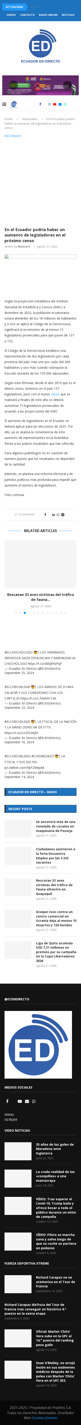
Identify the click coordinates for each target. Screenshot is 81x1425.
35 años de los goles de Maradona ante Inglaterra (55, 1148)
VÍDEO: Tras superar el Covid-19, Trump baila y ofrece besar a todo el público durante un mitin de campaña (56, 1208)
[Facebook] (40, 104)
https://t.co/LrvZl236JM (21, 733)
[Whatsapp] (65, 104)
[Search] (76, 104)
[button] (32, 7)
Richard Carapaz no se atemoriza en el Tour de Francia (55, 1281)
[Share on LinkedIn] (53, 514)
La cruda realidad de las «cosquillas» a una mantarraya (55, 1176)
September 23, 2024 (19, 707)
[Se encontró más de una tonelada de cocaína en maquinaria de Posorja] (18, 829)
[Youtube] (54, 104)
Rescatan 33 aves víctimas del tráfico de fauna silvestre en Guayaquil (54, 887)
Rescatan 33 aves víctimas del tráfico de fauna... (40, 597)
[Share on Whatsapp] (58, 514)
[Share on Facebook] (45, 514)
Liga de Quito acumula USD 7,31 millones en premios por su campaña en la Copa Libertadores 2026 (56, 952)
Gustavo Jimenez (44, 1417)
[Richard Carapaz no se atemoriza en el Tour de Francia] (18, 1284)
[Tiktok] (70, 104)
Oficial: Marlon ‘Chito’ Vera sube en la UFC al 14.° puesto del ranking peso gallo (55, 1338)
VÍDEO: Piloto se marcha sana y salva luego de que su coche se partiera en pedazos (56, 1241)
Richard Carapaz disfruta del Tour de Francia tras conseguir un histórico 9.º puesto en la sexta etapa (35, 1309)
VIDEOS (11, 14)
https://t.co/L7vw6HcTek (38, 698)
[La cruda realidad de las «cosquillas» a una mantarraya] (18, 1179)
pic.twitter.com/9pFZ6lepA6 (24, 767)
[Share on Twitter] (49, 514)
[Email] (60, 104)
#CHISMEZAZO (43, 756)
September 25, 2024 (19, 673)
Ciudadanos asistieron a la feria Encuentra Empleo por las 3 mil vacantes (55, 855)
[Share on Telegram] (62, 514)
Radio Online (48, 14)
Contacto (27, 14)
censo (55, 394)
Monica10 (24, 246)
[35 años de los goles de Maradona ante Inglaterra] (18, 1151)
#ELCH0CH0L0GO (17, 756)
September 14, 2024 (19, 777)
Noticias (68, 14)
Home (8, 119)
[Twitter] (44, 104)
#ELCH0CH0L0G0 (17, 687)
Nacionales (30, 119)
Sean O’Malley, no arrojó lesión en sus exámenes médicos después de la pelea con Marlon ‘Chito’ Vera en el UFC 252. (55, 1372)
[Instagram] (49, 104)
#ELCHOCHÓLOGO (18, 652)
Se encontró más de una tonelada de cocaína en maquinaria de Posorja (55, 826)
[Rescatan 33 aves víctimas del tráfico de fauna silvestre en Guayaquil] (40, 564)
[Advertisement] (40, 181)
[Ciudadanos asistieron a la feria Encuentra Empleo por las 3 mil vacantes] (18, 856)
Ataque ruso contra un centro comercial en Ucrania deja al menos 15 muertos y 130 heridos (56, 918)
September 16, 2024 (19, 742)
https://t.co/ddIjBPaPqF (45, 663)
